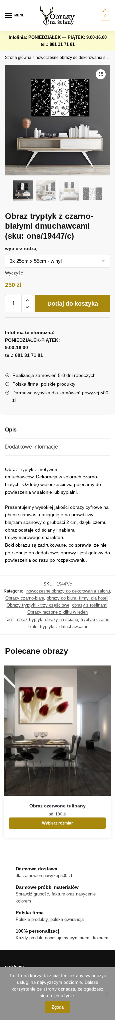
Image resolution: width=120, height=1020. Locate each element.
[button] (101, 74)
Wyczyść (14, 273)
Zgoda (58, 1007)
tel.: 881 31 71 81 (58, 44)
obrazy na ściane (61, 619)
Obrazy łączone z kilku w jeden (57, 612)
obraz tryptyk (29, 619)
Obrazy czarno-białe (24, 598)
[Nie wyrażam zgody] (106, 993)
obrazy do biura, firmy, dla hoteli (77, 598)
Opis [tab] (11, 430)
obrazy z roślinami (89, 605)
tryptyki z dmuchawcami (63, 626)
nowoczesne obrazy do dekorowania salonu (76, 57)
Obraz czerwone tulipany (57, 805)
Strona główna (18, 57)
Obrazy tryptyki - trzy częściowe (38, 605)
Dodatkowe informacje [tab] (31, 447)
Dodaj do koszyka (72, 303)
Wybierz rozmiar (57, 823)
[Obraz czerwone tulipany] (57, 730)
